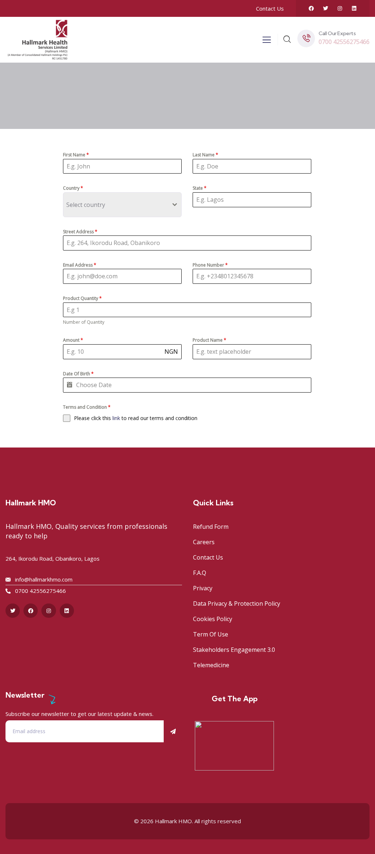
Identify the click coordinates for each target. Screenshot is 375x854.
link (117, 418)
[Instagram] (339, 8)
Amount (73, 340)
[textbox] (120, 205)
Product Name (209, 340)
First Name (76, 155)
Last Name (205, 155)
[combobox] (122, 204)
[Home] (37, 39)
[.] (266, 42)
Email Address (79, 265)
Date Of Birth (78, 374)
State (200, 188)
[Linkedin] (354, 8)
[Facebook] (311, 8)
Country (73, 188)
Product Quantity (82, 298)
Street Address (80, 232)
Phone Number (210, 265)
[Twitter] (325, 8)
